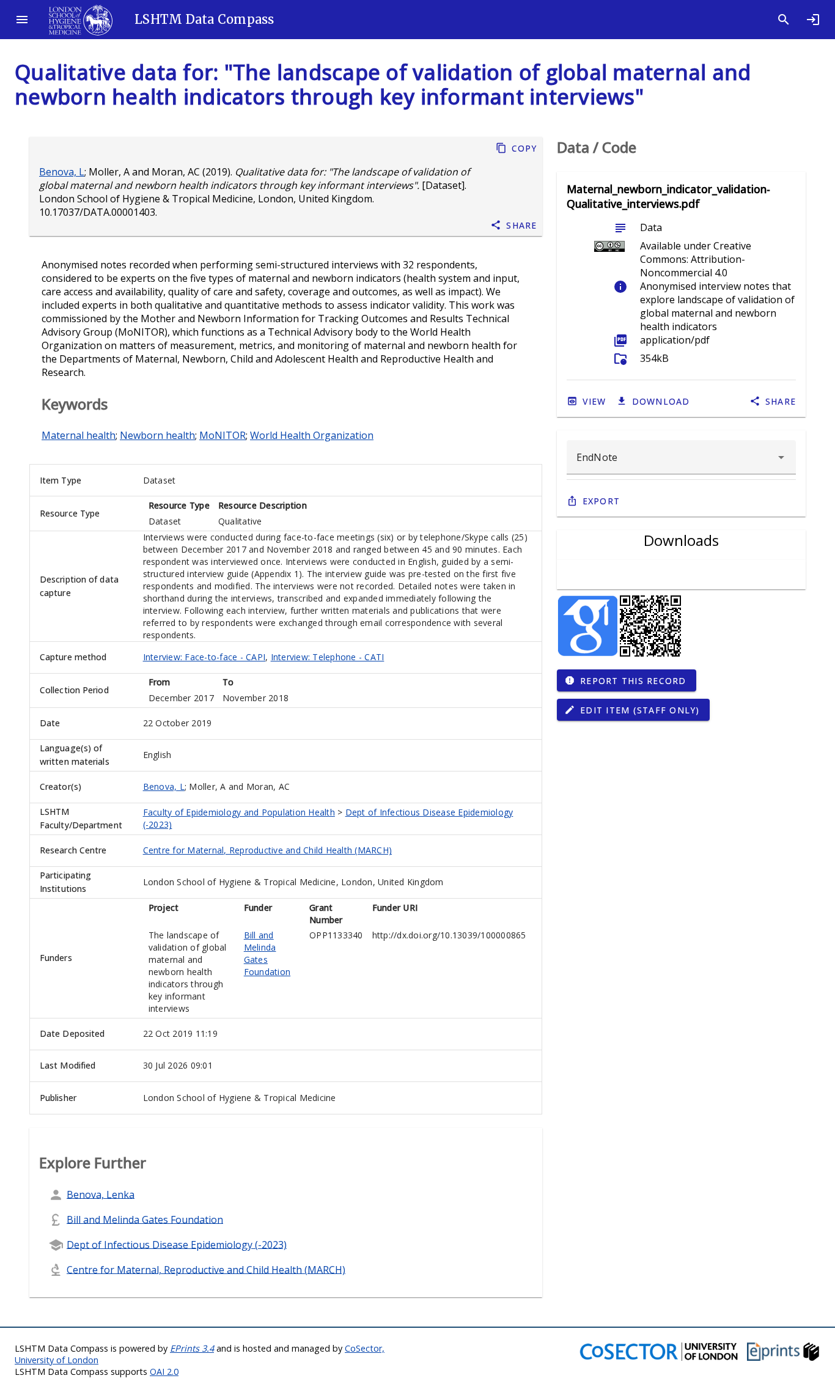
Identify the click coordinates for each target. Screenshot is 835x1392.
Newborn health (157, 435)
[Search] (783, 19)
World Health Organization (311, 435)
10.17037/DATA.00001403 (97, 212)
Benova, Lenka (100, 1194)
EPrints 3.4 (192, 1348)
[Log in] (813, 19)
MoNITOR (222, 435)
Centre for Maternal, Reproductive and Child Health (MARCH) (267, 850)
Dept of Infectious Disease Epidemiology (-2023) (177, 1244)
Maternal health (79, 435)
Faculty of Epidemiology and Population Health (239, 812)
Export (601, 501)
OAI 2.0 (164, 1371)
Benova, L (61, 172)
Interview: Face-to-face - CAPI (204, 657)
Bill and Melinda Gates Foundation (267, 953)
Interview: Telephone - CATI (327, 657)
